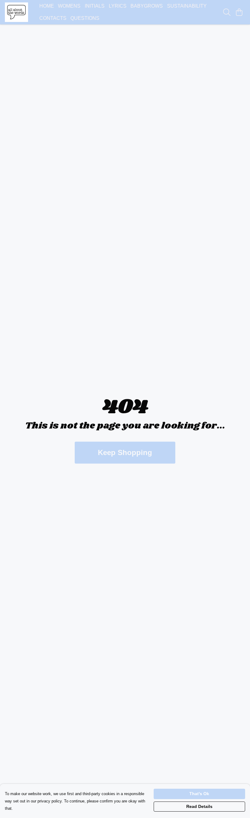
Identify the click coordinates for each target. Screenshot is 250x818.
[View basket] (239, 12)
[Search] (227, 12)
